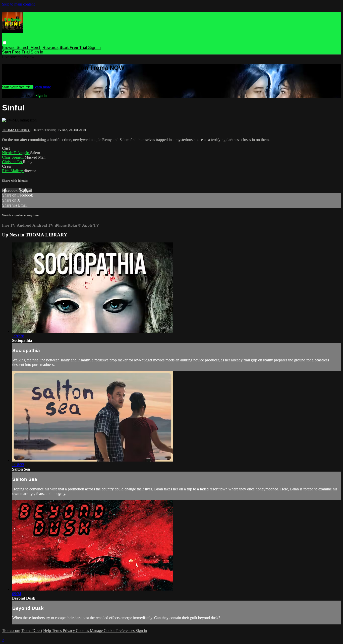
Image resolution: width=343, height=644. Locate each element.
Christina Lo (12, 162)
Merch (35, 47)
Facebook (10, 190)
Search (23, 47)
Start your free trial (17, 87)
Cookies (83, 630)
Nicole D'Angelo (16, 153)
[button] (4, 42)
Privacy (69, 630)
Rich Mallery (13, 171)
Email (27, 190)
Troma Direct (31, 630)
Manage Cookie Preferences (113, 630)
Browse (9, 47)
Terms (57, 630)
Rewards (50, 47)
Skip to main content (18, 4)
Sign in (94, 47)
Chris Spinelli (13, 157)
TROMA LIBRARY (16, 130)
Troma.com (11, 630)
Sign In (37, 52)
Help (47, 630)
